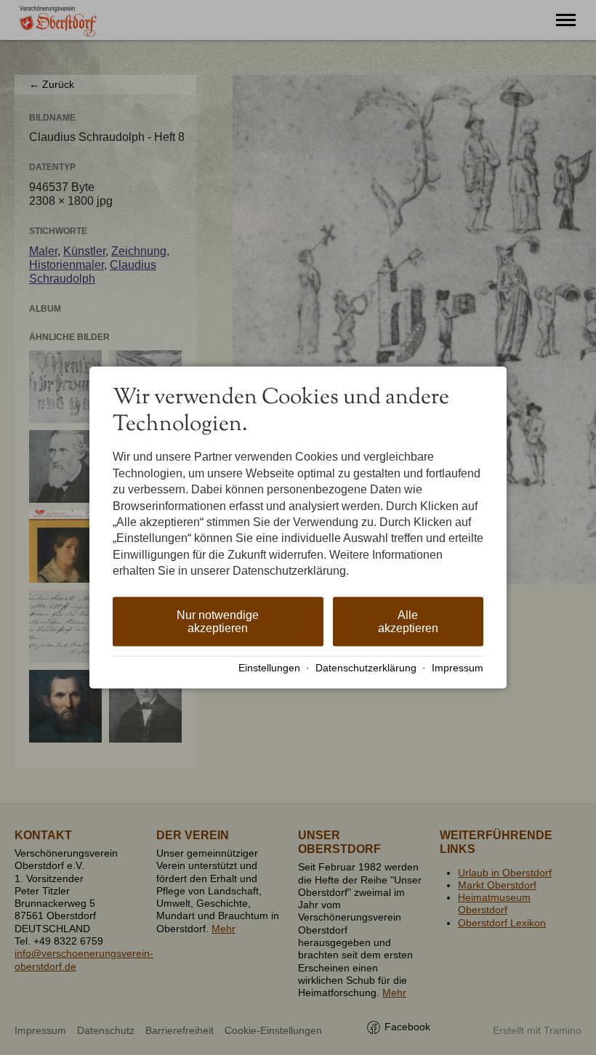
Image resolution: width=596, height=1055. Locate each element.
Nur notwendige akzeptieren (218, 621)
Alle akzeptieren (408, 621)
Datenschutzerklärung (365, 668)
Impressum (457, 668)
